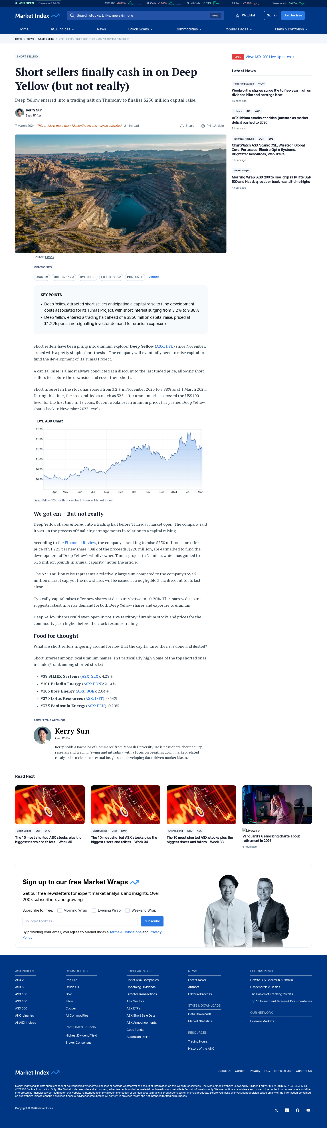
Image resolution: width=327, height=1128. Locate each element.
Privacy (255, 1071)
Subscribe (152, 921)
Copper (71, 1008)
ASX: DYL (164, 346)
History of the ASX (201, 1048)
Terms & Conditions (125, 932)
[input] (79, 921)
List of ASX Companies (143, 980)
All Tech (236, 3)
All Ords (151, 3)
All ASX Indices (25, 1022)
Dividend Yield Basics (265, 987)
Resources (279, 3)
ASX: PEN (96, 705)
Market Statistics (200, 1021)
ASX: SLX (90, 676)
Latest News (197, 980)
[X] (276, 1110)
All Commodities (77, 1015)
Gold (69, 994)
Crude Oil (72, 987)
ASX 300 (21, 1008)
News (101, 29)
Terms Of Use (282, 1071)
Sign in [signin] (272, 15)
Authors (193, 987)
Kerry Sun (34, 110)
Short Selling (46, 39)
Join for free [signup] (293, 15)
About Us (224, 1071)
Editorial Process (200, 994)
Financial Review (80, 542)
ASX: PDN (92, 683)
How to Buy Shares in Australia (271, 980)
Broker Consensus (78, 1042)
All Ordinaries (24, 1015)
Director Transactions (142, 994)
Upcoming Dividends (141, 987)
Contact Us (304, 1071)
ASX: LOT (94, 698)
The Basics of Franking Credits (271, 994)
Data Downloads (199, 1014)
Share (190, 125)
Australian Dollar (138, 1037)
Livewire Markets (262, 1021)
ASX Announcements (142, 1022)
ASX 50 (20, 987)
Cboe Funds (135, 1029)
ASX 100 (21, 994)
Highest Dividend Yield (81, 1035)
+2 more (153, 277)
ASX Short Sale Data (141, 1015)
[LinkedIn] (287, 1110)
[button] (27, 57)
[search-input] (142, 15)
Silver (69, 1001)
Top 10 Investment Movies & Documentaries (281, 1001)
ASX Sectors (135, 1001)
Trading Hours (198, 1041)
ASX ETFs (133, 1008)
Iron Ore (71, 980)
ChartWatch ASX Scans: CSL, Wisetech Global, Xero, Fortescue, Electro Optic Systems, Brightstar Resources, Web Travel (268, 150)
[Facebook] (297, 1110)
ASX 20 (20, 980)
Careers (240, 1071)
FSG (267, 1071)
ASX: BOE (85, 691)
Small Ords (193, 3)
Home (23, 29)
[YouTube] (308, 1110)
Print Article (215, 125)
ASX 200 (110, 3)
